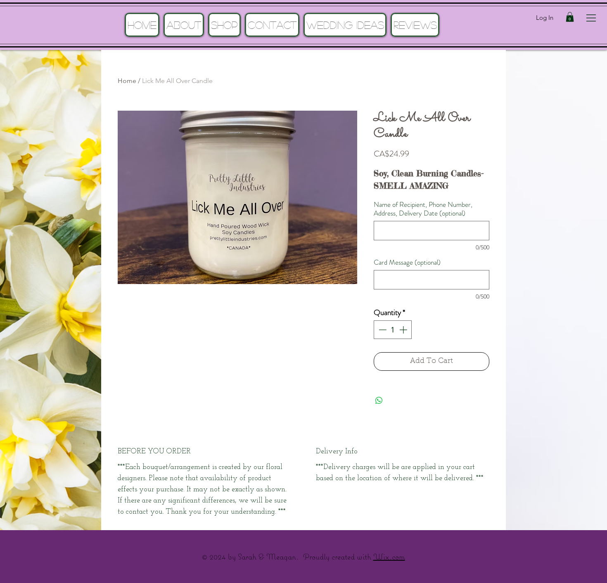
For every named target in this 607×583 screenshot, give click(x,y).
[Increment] (404, 330)
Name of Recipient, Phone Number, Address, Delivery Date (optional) (423, 209)
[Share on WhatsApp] (379, 400)
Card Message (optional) (407, 262)
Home (127, 81)
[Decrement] (382, 330)
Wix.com (389, 556)
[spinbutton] (393, 330)
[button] (591, 17)
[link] (570, 17)
